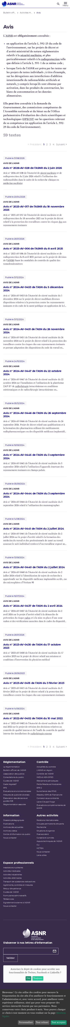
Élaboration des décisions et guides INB (15, 799)
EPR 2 (39, 788)
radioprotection (50, 59)
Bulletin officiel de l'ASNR (14, 770)
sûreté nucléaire (48, 173)
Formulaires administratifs (14, 896)
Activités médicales (11, 871)
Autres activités (47, 815)
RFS (5, 788)
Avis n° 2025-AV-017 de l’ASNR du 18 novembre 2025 (33, 208)
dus (60, 222)
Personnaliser (26, 1022)
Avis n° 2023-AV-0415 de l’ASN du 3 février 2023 (33, 683)
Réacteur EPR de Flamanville (49, 795)
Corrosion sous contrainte (48, 798)
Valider (10, 958)
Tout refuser (42, 1022)
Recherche (41, 827)
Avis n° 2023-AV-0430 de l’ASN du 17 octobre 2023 (32, 646)
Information (11, 815)
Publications (8, 824)
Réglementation (14, 762)
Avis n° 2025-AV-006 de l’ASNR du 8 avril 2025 (33, 248)
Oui (28, 978)
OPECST (28, 119)
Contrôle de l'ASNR (45, 774)
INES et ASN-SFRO (45, 777)
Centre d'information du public (16, 834)
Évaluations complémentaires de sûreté (51, 806)
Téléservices (8, 899)
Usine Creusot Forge (46, 802)
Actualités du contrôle (46, 767)
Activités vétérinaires (12, 878)
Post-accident (43, 834)
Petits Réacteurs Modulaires (49, 784)
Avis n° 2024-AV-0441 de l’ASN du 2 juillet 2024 (33, 528)
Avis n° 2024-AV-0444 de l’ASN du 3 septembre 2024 (34, 495)
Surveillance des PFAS (46, 791)
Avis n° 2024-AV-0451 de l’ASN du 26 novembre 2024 (33, 331)
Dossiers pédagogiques (13, 820)
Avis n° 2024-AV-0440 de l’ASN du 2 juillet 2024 (34, 567)
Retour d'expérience (12, 889)
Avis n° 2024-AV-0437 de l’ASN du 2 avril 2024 (33, 606)
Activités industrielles (12, 875)
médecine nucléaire (12, 183)
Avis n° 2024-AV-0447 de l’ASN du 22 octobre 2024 (32, 373)
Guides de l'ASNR (11, 781)
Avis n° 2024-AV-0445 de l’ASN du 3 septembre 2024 (33, 457)
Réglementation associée (14, 804)
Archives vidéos (10, 831)
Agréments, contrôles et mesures (18, 885)
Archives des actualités (13, 827)
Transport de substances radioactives (19, 882)
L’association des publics (13, 774)
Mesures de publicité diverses (16, 795)
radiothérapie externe (41, 733)
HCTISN (40, 848)
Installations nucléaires (13, 868)
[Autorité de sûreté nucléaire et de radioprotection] (13, 4)
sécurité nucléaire (31, 55)
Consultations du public (13, 777)
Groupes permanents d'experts (50, 824)
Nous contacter (10, 838)
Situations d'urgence (46, 831)
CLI (38, 845)
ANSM (10, 260)
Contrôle (42, 762)
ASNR (9, 36)
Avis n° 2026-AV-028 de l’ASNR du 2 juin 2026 (32, 168)
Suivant (60, 144)
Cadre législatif (9, 784)
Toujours (37, 978)
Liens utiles (41, 855)
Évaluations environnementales (17, 791)
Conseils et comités (45, 838)
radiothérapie (21, 386)
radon (27, 618)
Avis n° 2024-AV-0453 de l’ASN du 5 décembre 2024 (33, 289)
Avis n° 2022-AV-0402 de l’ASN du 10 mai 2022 (33, 718)
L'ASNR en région (44, 770)
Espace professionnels (18, 863)
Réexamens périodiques (47, 781)
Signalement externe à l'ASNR (16, 903)
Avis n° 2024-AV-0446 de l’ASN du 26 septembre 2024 (34, 415)
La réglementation (11, 767)
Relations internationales (47, 820)
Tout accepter (58, 1022)
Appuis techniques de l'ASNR (49, 841)
